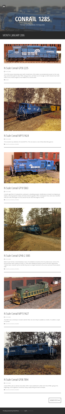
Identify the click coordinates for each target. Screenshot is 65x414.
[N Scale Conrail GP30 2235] (32, 54)
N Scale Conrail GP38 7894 (16, 380)
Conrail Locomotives (10, 144)
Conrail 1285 (32, 18)
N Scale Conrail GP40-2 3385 (17, 256)
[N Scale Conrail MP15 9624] (32, 109)
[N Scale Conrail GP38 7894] (32, 353)
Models (7, 79)
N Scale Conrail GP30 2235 (16, 68)
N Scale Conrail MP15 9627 (16, 314)
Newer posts (54, 400)
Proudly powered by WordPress (11, 411)
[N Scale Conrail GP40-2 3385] (32, 229)
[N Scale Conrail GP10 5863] (31, 168)
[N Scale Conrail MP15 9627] (32, 293)
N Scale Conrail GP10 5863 (16, 188)
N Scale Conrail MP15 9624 (16, 136)
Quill (25, 411)
